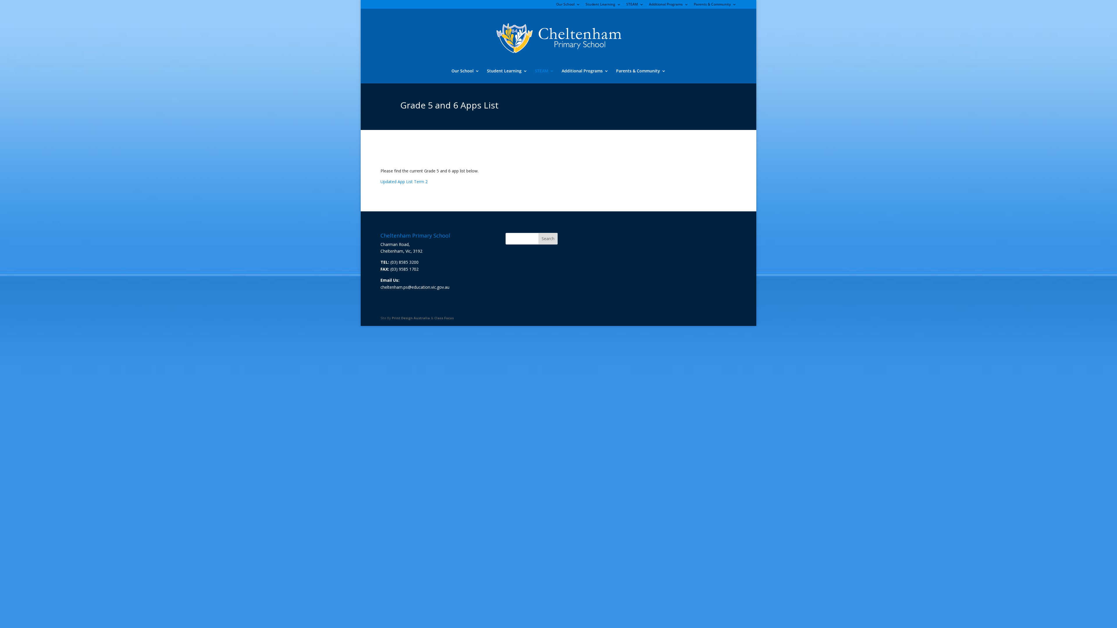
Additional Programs (666, 5)
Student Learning (600, 5)
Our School (565, 5)
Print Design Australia (411, 318)
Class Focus (444, 318)
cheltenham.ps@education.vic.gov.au (414, 287)
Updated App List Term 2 (404, 181)
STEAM (632, 5)
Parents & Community (712, 5)
